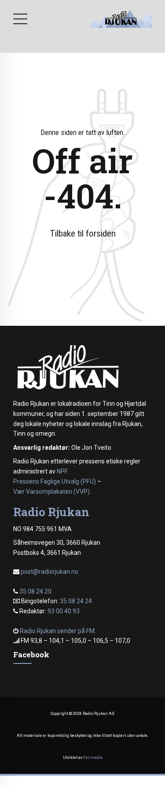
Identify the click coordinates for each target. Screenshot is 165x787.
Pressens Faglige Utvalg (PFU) (54, 481)
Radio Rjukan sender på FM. (58, 630)
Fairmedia (93, 757)
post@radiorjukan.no (49, 571)
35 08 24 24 (76, 601)
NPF (62, 471)
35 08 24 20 (35, 591)
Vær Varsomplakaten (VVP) (51, 491)
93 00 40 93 (64, 611)
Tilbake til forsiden (83, 233)
